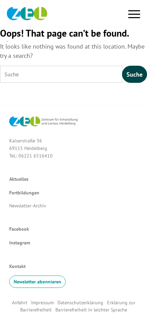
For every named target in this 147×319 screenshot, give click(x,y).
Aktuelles (18, 179)
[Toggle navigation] (134, 13)
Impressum (42, 302)
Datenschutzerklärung (81, 302)
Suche (134, 74)
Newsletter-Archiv (27, 205)
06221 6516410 (35, 155)
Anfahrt (19, 302)
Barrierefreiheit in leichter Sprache (91, 309)
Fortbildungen (24, 192)
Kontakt (17, 266)
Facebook (19, 229)
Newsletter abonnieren (37, 281)
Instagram (19, 242)
